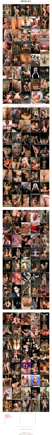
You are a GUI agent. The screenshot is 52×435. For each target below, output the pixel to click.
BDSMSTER (45, 106)
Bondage (26, 429)
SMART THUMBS (28, 434)
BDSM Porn (7, 106)
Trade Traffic (27, 432)
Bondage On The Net (32, 106)
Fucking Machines (22, 429)
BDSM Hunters (19, 106)
